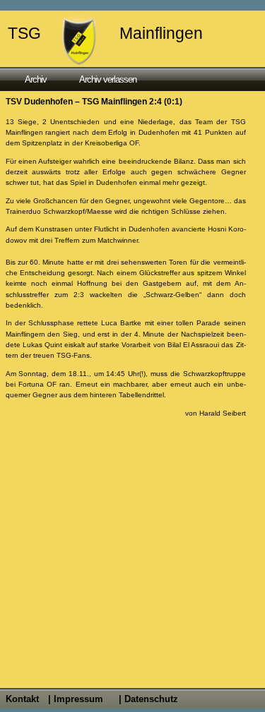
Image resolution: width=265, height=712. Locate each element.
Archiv (36, 79)
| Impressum (75, 699)
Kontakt (22, 699)
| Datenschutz (148, 699)
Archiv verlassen (107, 79)
